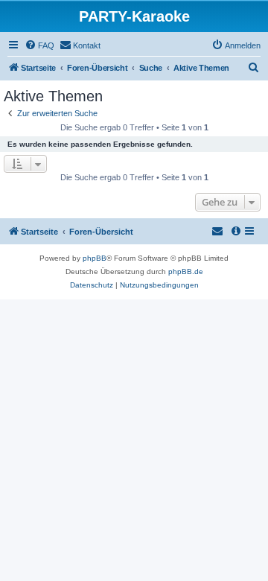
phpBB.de (185, 271)
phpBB (94, 258)
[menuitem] (39, 45)
